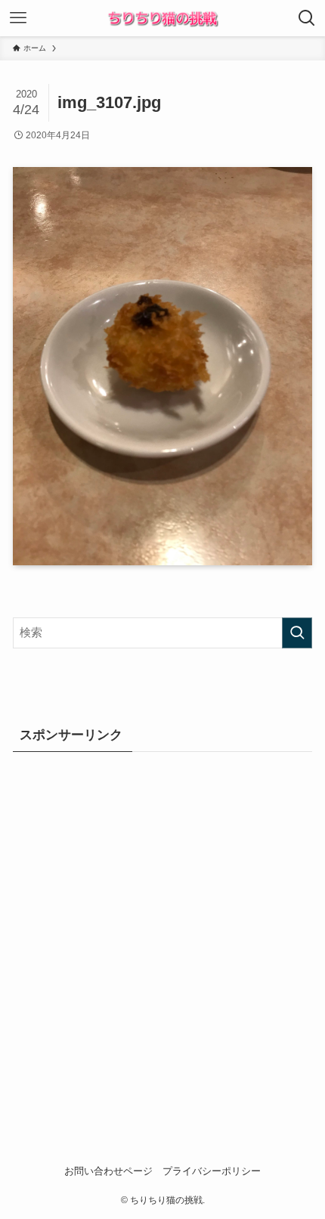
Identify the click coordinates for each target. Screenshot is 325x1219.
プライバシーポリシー (211, 1171)
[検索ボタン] (307, 18)
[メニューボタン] (18, 18)
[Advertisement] (162, 934)
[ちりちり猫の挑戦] (162, 18)
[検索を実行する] (297, 632)
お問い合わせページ (108, 1171)
